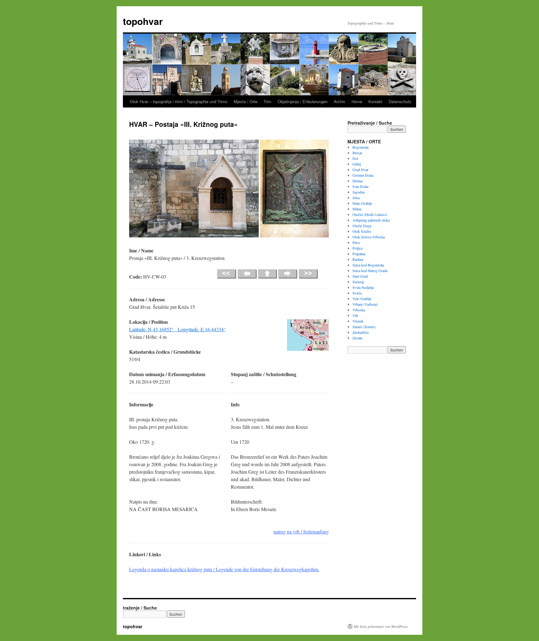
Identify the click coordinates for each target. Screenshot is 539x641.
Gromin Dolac (363, 175)
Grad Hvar (360, 169)
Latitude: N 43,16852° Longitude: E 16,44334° (177, 329)
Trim (267, 101)
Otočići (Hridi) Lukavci (369, 214)
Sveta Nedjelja (363, 287)
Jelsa (356, 197)
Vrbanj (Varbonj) (365, 304)
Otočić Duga (361, 225)
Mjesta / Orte (245, 101)
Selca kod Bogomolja (368, 264)
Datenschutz (400, 101)
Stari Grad (360, 276)
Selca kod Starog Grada (369, 270)
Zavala (357, 337)
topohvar (143, 21)
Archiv (339, 101)
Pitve (356, 242)
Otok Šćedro (361, 231)
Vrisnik (357, 320)
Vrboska (358, 309)
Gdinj (356, 163)
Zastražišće (360, 332)
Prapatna (358, 253)
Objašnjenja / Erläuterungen (303, 101)
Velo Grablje (361, 298)
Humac (357, 180)
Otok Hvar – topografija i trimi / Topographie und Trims (178, 101)
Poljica (357, 248)
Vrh (355, 315)
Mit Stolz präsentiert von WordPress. (381, 626)
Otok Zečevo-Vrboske (368, 236)
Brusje (357, 152)
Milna (356, 208)
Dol (355, 158)
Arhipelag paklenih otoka (371, 220)
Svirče (357, 292)
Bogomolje (360, 147)
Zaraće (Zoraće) (364, 326)
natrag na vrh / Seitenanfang (301, 531)
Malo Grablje (362, 203)
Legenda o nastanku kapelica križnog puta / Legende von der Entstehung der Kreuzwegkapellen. (224, 569)
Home (357, 101)
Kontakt (375, 101)
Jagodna (358, 191)
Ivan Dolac (360, 186)
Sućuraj (358, 281)
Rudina (357, 259)
